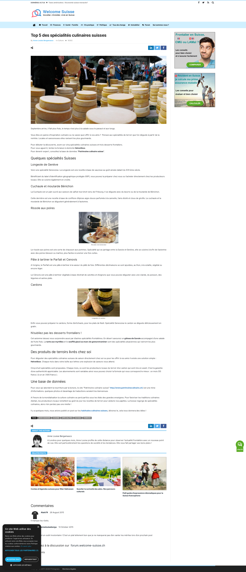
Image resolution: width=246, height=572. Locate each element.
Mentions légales (69, 569)
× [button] (38, 527)
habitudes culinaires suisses (94, 410)
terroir (87, 418)
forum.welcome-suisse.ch (88, 545)
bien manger (44, 418)
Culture (61, 40)
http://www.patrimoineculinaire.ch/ (126, 388)
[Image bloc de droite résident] (194, 90)
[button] (21, 552)
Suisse (78, 418)
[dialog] (22, 546)
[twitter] (157, 48)
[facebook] (163, 48)
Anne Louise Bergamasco (43, 40)
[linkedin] (151, 48)
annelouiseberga (49, 527)
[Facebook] (198, 2)
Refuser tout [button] (31, 559)
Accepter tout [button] (13, 559)
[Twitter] (203, 2)
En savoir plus (26, 546)
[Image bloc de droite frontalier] (194, 50)
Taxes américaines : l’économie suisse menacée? (68, 3)
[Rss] (208, 2)
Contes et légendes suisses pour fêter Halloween (52, 489)
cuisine (56, 418)
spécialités (67, 418)
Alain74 (44, 512)
